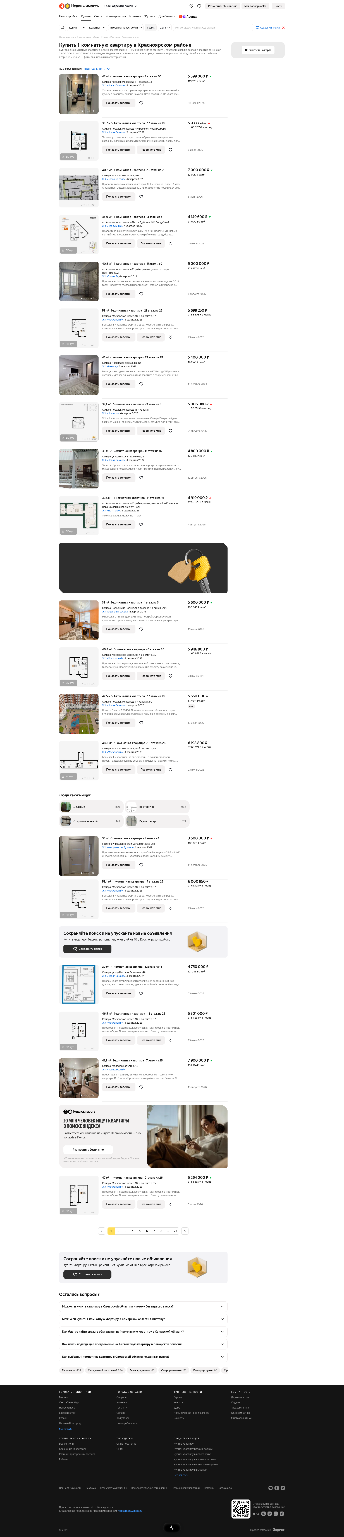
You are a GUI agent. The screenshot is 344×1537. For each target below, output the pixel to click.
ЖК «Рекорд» (110, 366)
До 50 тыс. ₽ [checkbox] (98, 573)
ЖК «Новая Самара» (113, 85)
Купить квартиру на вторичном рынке (196, 1464)
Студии (235, 1402)
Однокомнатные (240, 1412)
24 (175, 1231)
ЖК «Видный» (110, 276)
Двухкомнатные (240, 1397)
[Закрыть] (283, 27)
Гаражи (178, 1397)
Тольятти (121, 1407)
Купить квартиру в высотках (190, 1469)
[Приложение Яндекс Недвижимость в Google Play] (269, 1513)
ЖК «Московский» (112, 319)
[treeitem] (69, 16)
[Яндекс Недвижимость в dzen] (276, 1488)
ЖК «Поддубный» (112, 225)
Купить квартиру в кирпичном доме (195, 1459)
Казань (63, 1418)
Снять (119, 1448)
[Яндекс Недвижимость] (79, 6)
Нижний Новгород (70, 1423)
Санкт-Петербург (69, 1402)
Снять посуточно (126, 1443)
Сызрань (121, 1397)
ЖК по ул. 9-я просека (115, 611)
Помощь (209, 1488)
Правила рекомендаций (186, 1488)
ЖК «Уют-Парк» (111, 510)
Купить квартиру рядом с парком (193, 1448)
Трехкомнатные (240, 1407)
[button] (199, 6)
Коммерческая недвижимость (191, 1412)
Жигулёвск (122, 1418)
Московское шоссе (123, 175)
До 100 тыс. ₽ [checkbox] (146, 573)
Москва (63, 1397)
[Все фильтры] (62, 27)
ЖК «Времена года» (113, 179)
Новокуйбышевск (126, 1423)
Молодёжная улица (123, 1066)
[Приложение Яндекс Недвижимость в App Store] (263, 1513)
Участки (178, 1402)
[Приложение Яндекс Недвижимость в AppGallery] (276, 1513)
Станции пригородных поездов (77, 1454)
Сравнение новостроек (72, 1448)
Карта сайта (225, 1488)
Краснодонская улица (124, 362)
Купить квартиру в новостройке (192, 1454)
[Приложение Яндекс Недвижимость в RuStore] (282, 1513)
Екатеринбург (67, 1412)
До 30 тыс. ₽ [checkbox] (74, 573)
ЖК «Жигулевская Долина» (118, 847)
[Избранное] (191, 6)
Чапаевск (122, 1402)
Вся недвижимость (70, 1488)
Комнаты (179, 1418)
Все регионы (66, 1443)
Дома (177, 1407)
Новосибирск (67, 1407)
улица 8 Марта (141, 843)
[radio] (118, 1231)
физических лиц (89, 1161)
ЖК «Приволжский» (113, 1069)
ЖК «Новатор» (110, 413)
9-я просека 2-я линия (148, 608)
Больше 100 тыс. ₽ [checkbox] (78, 583)
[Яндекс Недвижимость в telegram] (283, 1488)
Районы (63, 1459)
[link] (278, 6)
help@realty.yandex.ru (130, 1510)
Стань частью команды (113, 1488)
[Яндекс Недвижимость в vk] (270, 1488)
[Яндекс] (278, 1530)
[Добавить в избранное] (141, 103)
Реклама (91, 1488)
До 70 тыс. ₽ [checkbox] (122, 573)
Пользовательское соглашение (149, 1488)
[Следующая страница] (184, 1231)
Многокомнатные (241, 1418)
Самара (106, 81)
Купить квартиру (184, 1443)
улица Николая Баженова (126, 456)
